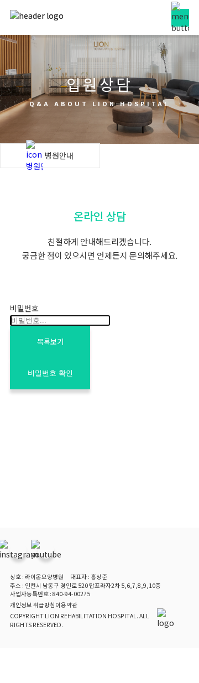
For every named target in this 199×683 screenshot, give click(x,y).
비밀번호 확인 (50, 373)
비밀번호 (24, 308)
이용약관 (66, 605)
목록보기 (50, 341)
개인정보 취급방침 (32, 605)
